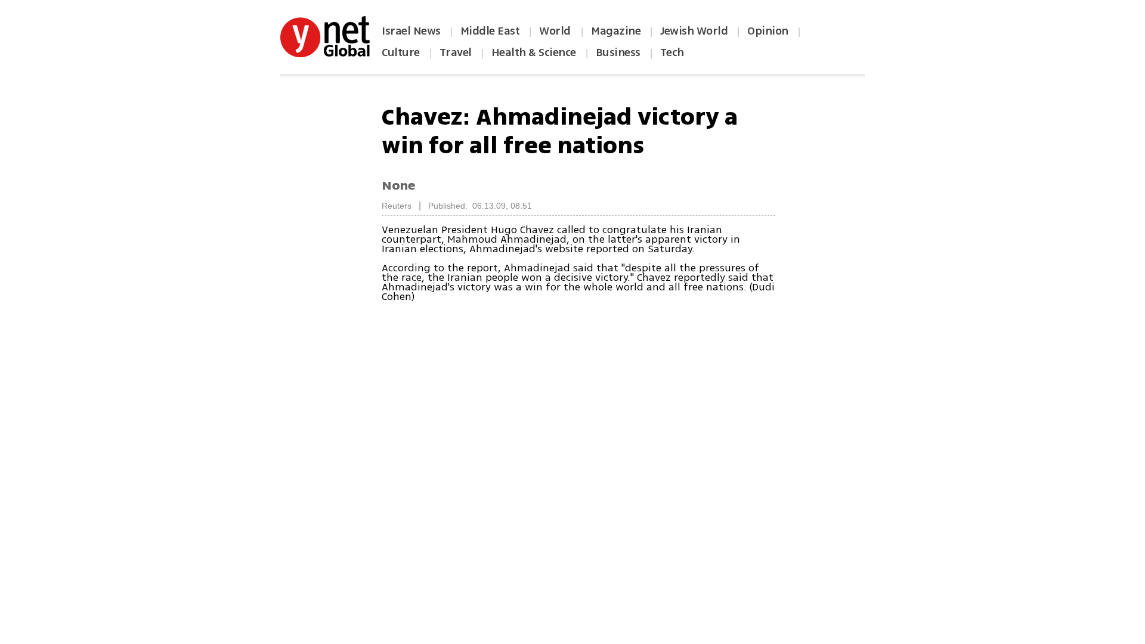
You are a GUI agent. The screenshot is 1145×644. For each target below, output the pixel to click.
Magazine (615, 31)
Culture (401, 52)
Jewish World (694, 31)
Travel (456, 52)
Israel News (411, 31)
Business (618, 52)
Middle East (490, 31)
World (556, 31)
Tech (672, 52)
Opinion (767, 31)
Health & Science (533, 52)
